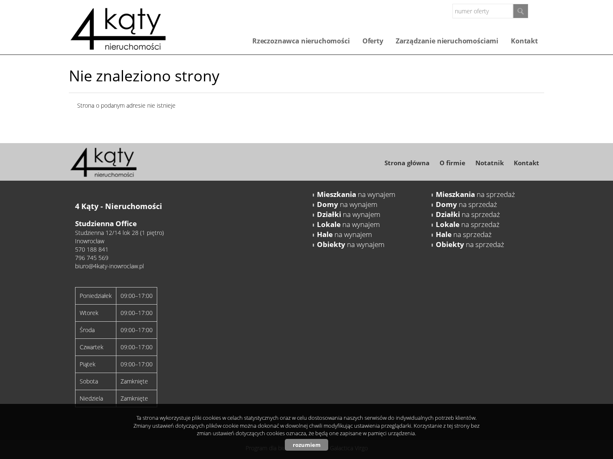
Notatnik (489, 163)
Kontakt (524, 40)
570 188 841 (91, 249)
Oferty (372, 40)
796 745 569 (91, 258)
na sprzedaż (475, 194)
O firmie (452, 163)
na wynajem (356, 194)
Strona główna (407, 163)
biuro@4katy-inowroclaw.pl (109, 266)
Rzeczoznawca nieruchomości (301, 40)
